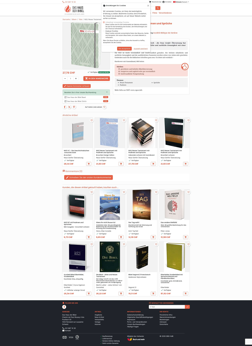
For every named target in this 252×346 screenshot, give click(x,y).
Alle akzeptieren (124, 49)
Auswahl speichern (141, 49)
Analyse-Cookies (111, 31)
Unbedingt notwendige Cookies (117, 22)
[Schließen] (148, 5)
